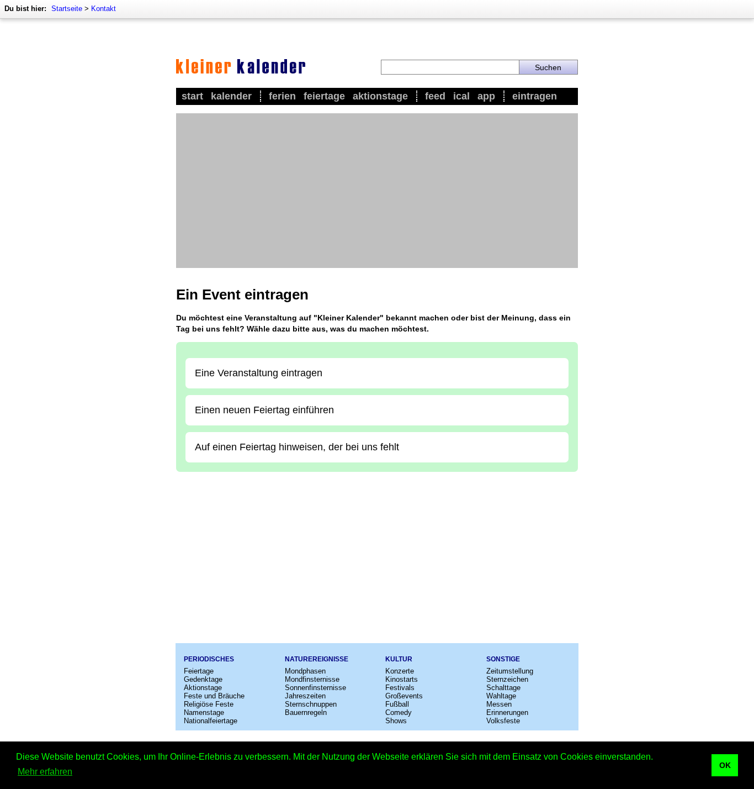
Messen (499, 704)
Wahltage (501, 696)
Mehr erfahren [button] (45, 771)
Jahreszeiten (305, 696)
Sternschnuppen (311, 704)
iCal (461, 96)
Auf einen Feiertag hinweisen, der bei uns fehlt (297, 447)
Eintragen (534, 96)
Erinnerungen (507, 712)
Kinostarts (401, 679)
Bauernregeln (306, 712)
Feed (435, 96)
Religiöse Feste (208, 704)
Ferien (282, 96)
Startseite (66, 8)
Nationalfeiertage (210, 721)
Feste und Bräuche (214, 696)
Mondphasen (305, 671)
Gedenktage (203, 679)
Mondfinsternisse (312, 679)
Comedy (398, 712)
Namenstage (204, 712)
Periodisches (209, 659)
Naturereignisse (316, 659)
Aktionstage (380, 96)
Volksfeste (503, 721)
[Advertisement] (377, 190)
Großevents (404, 696)
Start (192, 96)
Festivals (400, 687)
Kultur (398, 659)
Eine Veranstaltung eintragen (258, 372)
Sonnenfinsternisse (315, 687)
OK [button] (725, 765)
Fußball (397, 704)
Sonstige (503, 659)
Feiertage (324, 96)
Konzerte (399, 671)
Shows (396, 721)
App (486, 96)
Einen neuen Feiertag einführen (264, 409)
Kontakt (103, 8)
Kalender (231, 96)
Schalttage (503, 687)
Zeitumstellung (509, 671)
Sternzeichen (507, 679)
